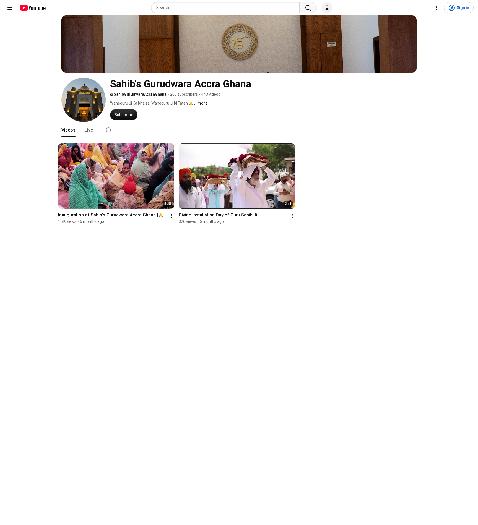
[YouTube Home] (32, 7)
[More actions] (171, 215)
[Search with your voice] (326, 7)
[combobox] (227, 7)
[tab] (68, 130)
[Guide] (10, 7)
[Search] (308, 7)
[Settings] (436, 7)
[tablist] (239, 130)
